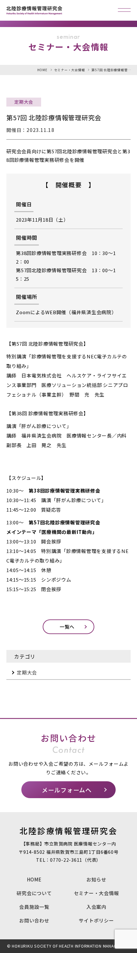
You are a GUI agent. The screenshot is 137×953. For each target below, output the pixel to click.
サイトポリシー (96, 920)
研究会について (34, 893)
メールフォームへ (67, 789)
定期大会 (27, 672)
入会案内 (96, 906)
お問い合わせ (34, 920)
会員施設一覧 (34, 906)
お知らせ (96, 879)
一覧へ (67, 626)
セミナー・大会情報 (96, 893)
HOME (34, 879)
